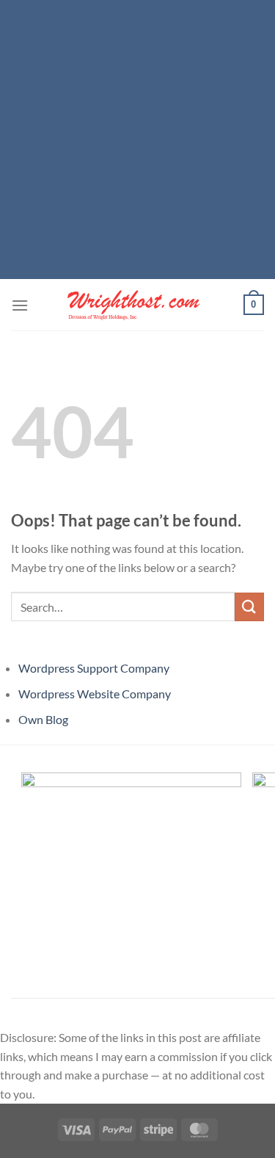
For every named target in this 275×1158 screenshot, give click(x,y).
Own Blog (43, 719)
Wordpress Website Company (94, 694)
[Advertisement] (137, 137)
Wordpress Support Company (93, 668)
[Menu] (20, 305)
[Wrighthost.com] (138, 304)
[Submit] (249, 607)
